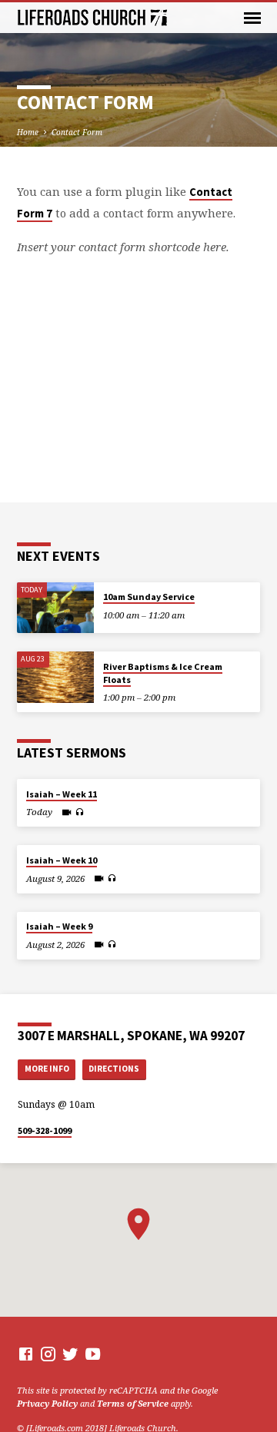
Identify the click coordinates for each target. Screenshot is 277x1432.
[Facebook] (26, 1353)
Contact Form (77, 132)
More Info (47, 1068)
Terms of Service (133, 1403)
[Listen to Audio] (80, 812)
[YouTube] (93, 1353)
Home (27, 132)
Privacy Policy (47, 1403)
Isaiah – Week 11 (61, 794)
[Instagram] (48, 1353)
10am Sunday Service (149, 596)
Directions (113, 1068)
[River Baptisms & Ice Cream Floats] (55, 677)
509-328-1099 (45, 1130)
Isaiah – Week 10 (61, 860)
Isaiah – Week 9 (59, 926)
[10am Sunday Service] (55, 608)
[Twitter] (70, 1353)
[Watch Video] (66, 812)
